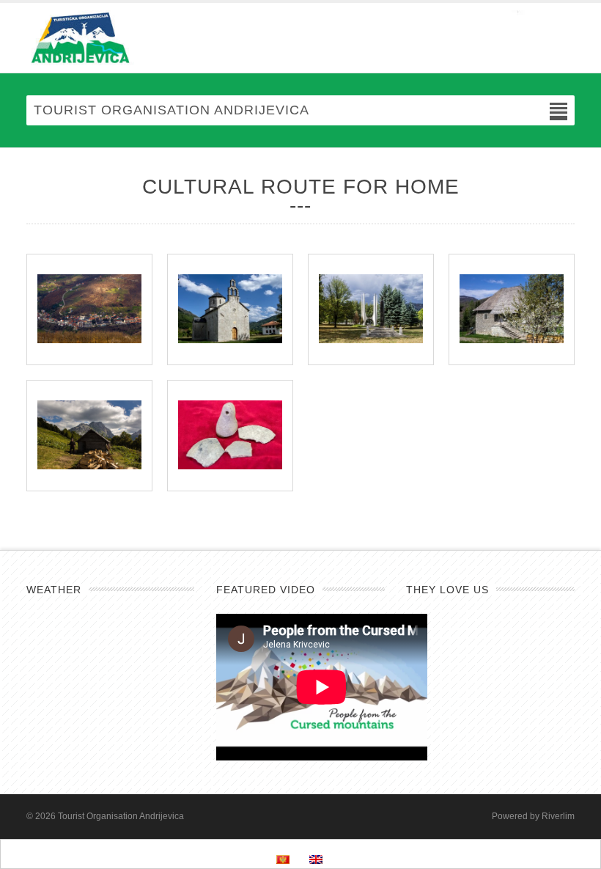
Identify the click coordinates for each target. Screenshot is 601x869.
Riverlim (558, 816)
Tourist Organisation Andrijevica (121, 816)
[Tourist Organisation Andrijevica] (300, 37)
